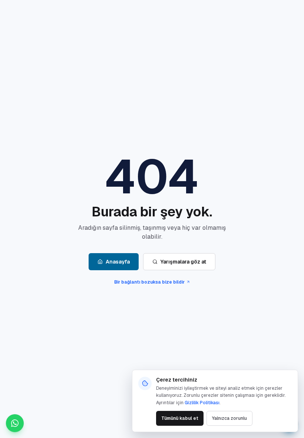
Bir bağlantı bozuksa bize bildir (149, 282)
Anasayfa (118, 261)
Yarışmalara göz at (183, 261)
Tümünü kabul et (179, 418)
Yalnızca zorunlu (229, 418)
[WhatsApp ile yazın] (15, 423)
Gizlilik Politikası (202, 403)
